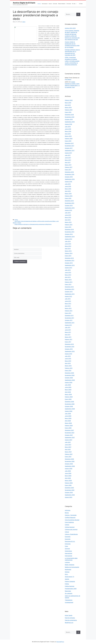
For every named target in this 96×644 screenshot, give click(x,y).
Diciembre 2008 (69, 401)
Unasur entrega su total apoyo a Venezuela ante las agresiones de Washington (33, 224)
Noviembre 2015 (69, 203)
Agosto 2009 (68, 382)
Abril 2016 (68, 191)
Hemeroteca (68, 551)
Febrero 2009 (69, 397)
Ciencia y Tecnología (70, 515)
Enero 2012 (68, 313)
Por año (73, 3)
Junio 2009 (68, 387)
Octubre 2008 (69, 406)
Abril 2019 (68, 105)
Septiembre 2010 (70, 351)
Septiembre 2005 (70, 495)
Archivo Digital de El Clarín (24, 3)
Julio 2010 (68, 356)
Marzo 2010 (68, 365)
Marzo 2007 (68, 452)
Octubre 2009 (69, 377)
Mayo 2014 (68, 246)
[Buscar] (78, 14)
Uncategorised (69, 602)
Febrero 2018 (68, 138)
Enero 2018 (68, 141)
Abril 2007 (68, 449)
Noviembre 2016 (69, 174)
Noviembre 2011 (69, 318)
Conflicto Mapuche (70, 517)
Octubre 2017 (69, 148)
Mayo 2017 (68, 160)
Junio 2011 (68, 330)
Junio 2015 (68, 215)
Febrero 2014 (68, 253)
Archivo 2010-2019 (70, 28)
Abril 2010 (68, 363)
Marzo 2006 (68, 480)
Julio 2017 (68, 155)
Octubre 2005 (69, 492)
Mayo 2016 (68, 188)
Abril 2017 (68, 162)
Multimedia (68, 569)
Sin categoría (68, 593)
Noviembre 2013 (69, 260)
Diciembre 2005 (69, 487)
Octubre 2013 (69, 263)
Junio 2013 (68, 272)
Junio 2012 (68, 301)
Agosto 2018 (68, 124)
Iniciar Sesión (68, 615)
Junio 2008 (68, 416)
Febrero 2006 (69, 483)
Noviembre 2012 (69, 289)
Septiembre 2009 (70, 380)
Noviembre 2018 (69, 117)
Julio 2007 (68, 442)
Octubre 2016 (69, 177)
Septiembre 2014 (70, 236)
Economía (55, 3)
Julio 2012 (68, 298)
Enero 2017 (68, 169)
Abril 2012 (68, 306)
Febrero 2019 (68, 110)
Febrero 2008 (69, 425)
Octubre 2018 (69, 119)
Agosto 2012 (68, 296)
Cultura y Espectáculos (71, 534)
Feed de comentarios (71, 620)
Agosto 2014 (68, 239)
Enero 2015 (68, 227)
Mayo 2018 (68, 131)
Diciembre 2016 (69, 172)
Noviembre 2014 (69, 232)
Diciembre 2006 (69, 459)
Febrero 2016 (68, 196)
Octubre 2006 (69, 464)
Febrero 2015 (68, 224)
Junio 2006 (68, 473)
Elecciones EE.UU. (70, 541)
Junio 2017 (68, 157)
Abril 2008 (68, 420)
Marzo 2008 (68, 423)
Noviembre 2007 (69, 432)
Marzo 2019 (68, 107)
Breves (67, 512)
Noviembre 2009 (69, 375)
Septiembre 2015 (69, 208)
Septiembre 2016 (70, 179)
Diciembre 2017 (69, 143)
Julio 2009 (68, 385)
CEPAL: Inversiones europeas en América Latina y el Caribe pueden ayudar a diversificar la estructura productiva (72, 61)
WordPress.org (69, 622)
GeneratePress (60, 641)
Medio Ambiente (61, 3)
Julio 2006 (68, 471)
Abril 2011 (67, 334)
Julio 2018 (68, 126)
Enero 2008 (68, 428)
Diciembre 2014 (69, 229)
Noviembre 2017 (69, 145)
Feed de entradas (70, 618)
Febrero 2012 (68, 310)
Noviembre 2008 (69, 404)
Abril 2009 (68, 392)
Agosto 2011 (68, 325)
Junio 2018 (68, 129)
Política (39, 3)
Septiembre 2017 (69, 150)
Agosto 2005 (68, 497)
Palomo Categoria (70, 581)
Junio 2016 (68, 186)
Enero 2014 (68, 255)
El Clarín (81, 3)
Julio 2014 (68, 241)
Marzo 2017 (68, 165)
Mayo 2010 (68, 361)
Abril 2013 (68, 277)
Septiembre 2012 (69, 294)
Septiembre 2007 (70, 437)
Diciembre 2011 (69, 315)
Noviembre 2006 (69, 461)
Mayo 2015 (68, 217)
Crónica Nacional (69, 527)
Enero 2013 (68, 284)
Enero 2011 (68, 342)
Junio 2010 (68, 358)
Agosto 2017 (68, 153)
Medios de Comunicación (72, 567)
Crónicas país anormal (71, 529)
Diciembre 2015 (69, 200)
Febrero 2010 (68, 368)
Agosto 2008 (68, 411)
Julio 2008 (68, 413)
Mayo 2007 (68, 447)
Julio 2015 (68, 212)
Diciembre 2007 (69, 430)
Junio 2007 (68, 444)
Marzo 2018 (68, 136)
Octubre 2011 (68, 320)
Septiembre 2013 (70, 265)
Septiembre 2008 (70, 408)
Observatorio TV (69, 576)
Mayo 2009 (68, 389)
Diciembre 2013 (69, 258)
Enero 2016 (68, 198)
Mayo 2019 (68, 102)
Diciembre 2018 (69, 114)
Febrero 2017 (68, 167)
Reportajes (68, 591)
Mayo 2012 (68, 303)
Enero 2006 (68, 485)
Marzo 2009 (68, 394)
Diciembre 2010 (69, 344)
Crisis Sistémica (69, 522)
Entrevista (69, 3)
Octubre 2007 (69, 435)
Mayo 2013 (68, 275)
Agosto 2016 (68, 181)
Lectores (67, 562)
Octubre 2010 (69, 349)
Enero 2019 (68, 112)
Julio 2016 (68, 184)
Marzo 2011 (68, 337)
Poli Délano (68, 79)
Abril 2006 (68, 478)
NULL (66, 574)
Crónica (67, 524)
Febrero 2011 (68, 339)
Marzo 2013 (68, 279)
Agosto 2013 (68, 267)
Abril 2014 (68, 248)
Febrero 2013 (68, 282)
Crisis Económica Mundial (72, 520)
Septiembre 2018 (69, 122)
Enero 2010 (68, 370)
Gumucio (67, 548)
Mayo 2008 (68, 418)
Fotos (66, 546)
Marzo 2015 (68, 222)
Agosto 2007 (68, 440)
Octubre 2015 (69, 205)
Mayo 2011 (68, 332)
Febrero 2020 (69, 100)
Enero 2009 (68, 399)
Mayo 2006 (68, 475)
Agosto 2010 (68, 353)
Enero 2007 (68, 456)
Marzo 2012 (68, 308)
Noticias (67, 572)
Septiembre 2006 (70, 466)
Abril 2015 (68, 220)
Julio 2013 (68, 270)
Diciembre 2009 (69, 373)
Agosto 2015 (68, 210)
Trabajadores (68, 600)
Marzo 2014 (68, 251)
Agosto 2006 (68, 468)
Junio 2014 (68, 243)
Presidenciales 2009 (70, 588)
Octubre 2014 (69, 234)
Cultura (50, 3)
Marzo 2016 (68, 193)
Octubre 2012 (69, 291)
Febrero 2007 (69, 454)
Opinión (67, 579)
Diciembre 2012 (69, 287)
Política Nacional (69, 586)
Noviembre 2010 (69, 346)
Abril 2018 (68, 133)
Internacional (44, 3)
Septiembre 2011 (69, 322)
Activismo (67, 510)
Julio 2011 (67, 327)
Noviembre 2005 (69, 490)
